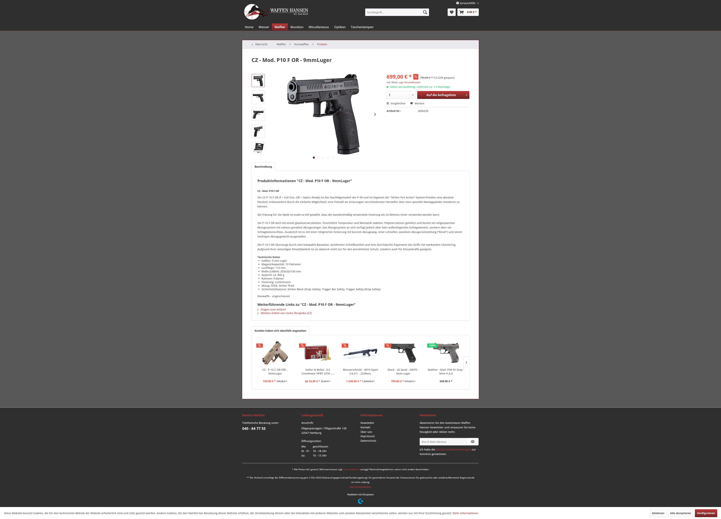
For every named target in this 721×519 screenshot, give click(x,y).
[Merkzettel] (452, 12)
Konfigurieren (706, 513)
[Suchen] (425, 12)
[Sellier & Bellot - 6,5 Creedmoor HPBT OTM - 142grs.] (317, 353)
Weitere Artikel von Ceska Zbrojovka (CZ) (286, 313)
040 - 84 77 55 (254, 428)
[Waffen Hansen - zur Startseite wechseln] (276, 12)
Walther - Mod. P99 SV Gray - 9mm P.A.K (446, 371)
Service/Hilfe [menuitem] (467, 3)
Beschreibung (263, 166)
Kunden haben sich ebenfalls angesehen (280, 330)
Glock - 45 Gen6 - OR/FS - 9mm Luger (403, 371)
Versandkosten (351, 469)
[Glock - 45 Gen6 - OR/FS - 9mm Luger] (403, 353)
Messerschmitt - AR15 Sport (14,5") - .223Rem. (360, 371)
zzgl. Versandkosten (410, 82)
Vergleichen (398, 103)
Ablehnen (658, 513)
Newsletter (367, 423)
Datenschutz (368, 440)
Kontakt (365, 427)
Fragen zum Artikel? (273, 309)
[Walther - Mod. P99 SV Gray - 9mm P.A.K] (446, 353)
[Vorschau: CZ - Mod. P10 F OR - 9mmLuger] (258, 80)
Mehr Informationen (465, 513)
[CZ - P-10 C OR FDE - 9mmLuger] (275, 353)
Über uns (366, 432)
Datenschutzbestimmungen (453, 449)
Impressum (367, 436)
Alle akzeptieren (680, 513)
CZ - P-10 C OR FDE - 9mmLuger (275, 371)
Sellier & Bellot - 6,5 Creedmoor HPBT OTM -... (318, 371)
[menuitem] (397, 12)
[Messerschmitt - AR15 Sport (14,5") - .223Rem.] (360, 353)
